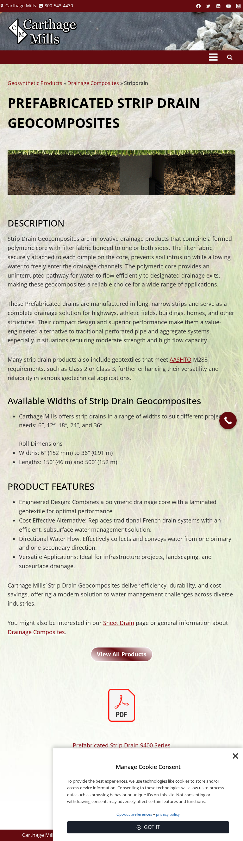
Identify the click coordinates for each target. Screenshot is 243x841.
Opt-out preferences (134, 814)
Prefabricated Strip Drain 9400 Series (122, 745)
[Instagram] (238, 6)
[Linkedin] (218, 6)
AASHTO (180, 359)
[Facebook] (198, 6)
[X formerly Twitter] (208, 6)
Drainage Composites (93, 83)
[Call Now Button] (228, 420)
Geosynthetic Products (35, 83)
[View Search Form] (229, 57)
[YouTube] (228, 6)
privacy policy (168, 814)
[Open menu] (213, 57)
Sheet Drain (118, 623)
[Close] (235, 756)
